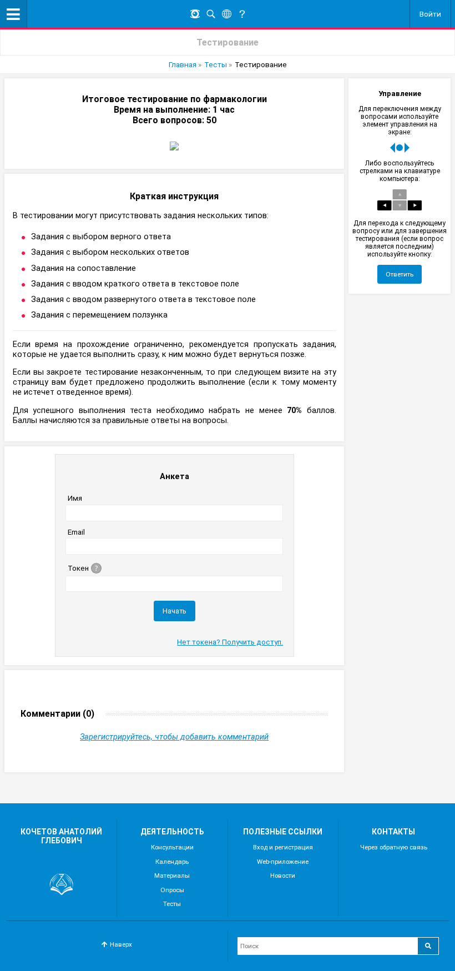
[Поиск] (211, 14)
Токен (78, 568)
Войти (430, 13)
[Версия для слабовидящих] (195, 14)
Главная (182, 64)
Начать (174, 611)
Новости (282, 875)
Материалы (172, 875)
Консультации (172, 847)
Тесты (215, 64)
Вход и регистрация (283, 847)
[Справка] (242, 14)
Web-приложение (283, 862)
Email (76, 532)
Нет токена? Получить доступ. (230, 642)
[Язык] (226, 14)
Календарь (172, 862)
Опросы (172, 890)
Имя (75, 498)
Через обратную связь (393, 847)
